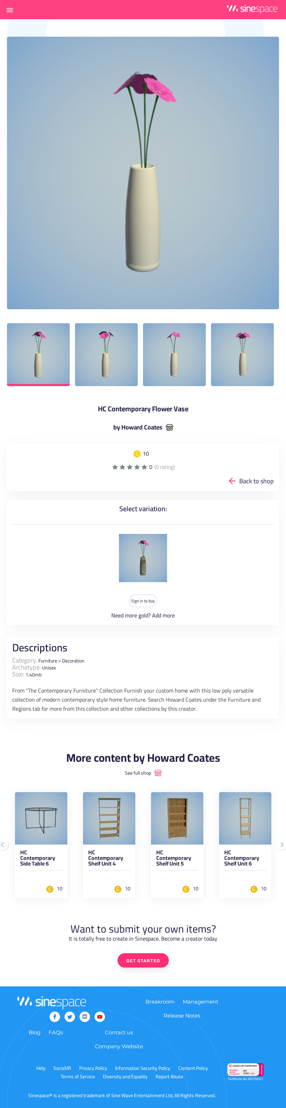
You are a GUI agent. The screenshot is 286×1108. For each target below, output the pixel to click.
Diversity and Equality (125, 1076)
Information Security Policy (142, 1068)
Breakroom (160, 1001)
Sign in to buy (143, 601)
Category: (24, 660)
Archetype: (26, 667)
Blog (34, 1032)
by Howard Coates (138, 427)
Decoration (73, 660)
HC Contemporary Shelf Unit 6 (241, 859)
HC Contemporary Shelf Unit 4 (105, 859)
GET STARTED (143, 960)
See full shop (138, 772)
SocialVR (62, 1068)
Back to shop (256, 481)
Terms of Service (78, 1076)
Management (200, 1001)
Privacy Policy (93, 1068)
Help (40, 1068)
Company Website (119, 1046)
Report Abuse (169, 1076)
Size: (18, 674)
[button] (9, 9)
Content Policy (193, 1068)
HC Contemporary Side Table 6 (37, 859)
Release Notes (182, 1015)
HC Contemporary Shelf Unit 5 (173, 859)
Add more (163, 615)
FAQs (55, 1032)
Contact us (119, 1032)
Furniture (47, 660)
